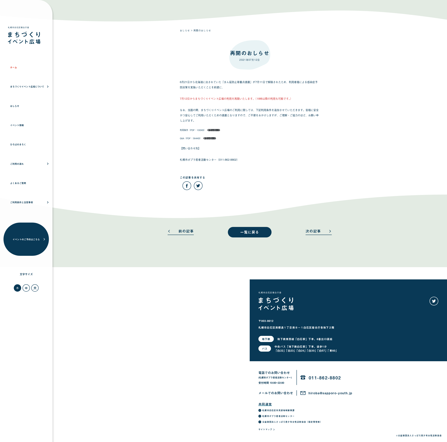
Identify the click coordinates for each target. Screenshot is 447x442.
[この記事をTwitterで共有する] (198, 185)
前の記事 (186, 231)
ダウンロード (213, 130)
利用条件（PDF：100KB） (193, 130)
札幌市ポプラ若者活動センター (278, 416)
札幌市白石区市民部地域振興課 (278, 410)
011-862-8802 (325, 377)
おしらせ (185, 30)
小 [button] (17, 288)
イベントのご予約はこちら (26, 239)
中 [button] (26, 288)
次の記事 (313, 231)
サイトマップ (265, 429)
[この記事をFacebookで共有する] (186, 185)
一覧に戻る (249, 232)
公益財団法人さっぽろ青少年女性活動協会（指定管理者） (292, 421)
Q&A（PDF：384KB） (191, 138)
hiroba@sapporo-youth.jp (330, 393)
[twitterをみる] (434, 301)
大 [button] (35, 287)
